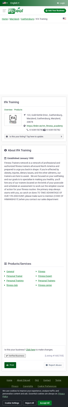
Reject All (29, 403)
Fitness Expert (45, 276)
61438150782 (36, 130)
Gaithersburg (27, 19)
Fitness (41, 271)
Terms (58, 380)
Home (5, 19)
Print (11, 365)
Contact (47, 380)
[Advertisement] (34, 58)
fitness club (12, 285)
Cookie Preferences (47, 386)
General (10, 271)
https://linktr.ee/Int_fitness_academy (45, 126)
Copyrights (28, 386)
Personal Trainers (46, 280)
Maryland (14, 19)
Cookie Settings (12, 403)
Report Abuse (55, 365)
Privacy (15, 386)
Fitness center (45, 285)
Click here (30, 349)
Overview (8, 110)
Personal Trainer (14, 276)
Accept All (44, 403)
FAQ (37, 380)
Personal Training (15, 280)
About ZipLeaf (23, 380)
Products (18, 110)
